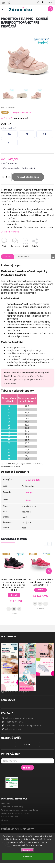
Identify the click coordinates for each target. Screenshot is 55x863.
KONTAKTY (6, 803)
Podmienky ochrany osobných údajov (19, 810)
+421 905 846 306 (14, 722)
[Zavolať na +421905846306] (9, 2)
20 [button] (9, 134)
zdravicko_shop (13, 729)
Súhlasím (27, 856)
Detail (14, 590)
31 (46, 604)
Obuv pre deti (33, 480)
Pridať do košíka (27, 176)
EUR (50, 2)
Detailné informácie (10, 231)
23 (19, 604)
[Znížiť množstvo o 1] (3, 177)
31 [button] (9, 142)
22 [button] (27, 134)
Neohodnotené (21, 118)
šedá (28, 500)
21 (8, 604)
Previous (46, 544)
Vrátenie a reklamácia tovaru (15, 813)
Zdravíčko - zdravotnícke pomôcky (23, 725)
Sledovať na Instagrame (17, 691)
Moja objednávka (9, 817)
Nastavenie (28, 850)
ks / (27, 744)
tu (41, 845)
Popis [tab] (7, 257)
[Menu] (3, 8)
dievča (29, 492)
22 (14, 604)
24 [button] (44, 134)
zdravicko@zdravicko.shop (19, 718)
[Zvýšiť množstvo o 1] (9, 177)
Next (50, 544)
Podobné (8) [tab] (24, 257)
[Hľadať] (38, 3)
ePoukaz (5, 820)
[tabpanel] (14, 579)
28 (35, 604)
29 (41, 604)
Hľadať (27, 767)
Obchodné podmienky (12, 807)
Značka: (22, 113)
